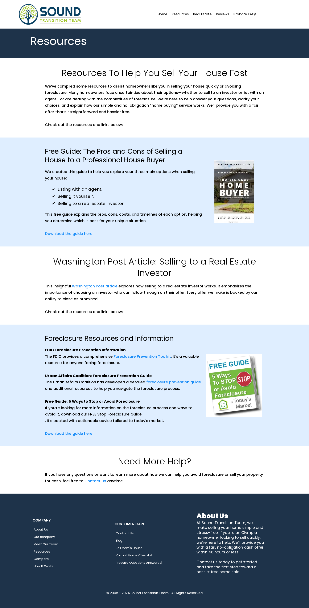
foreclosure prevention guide (173, 382)
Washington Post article (95, 286)
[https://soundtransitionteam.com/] (49, 14)
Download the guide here (68, 233)
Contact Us (95, 481)
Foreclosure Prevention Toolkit (142, 356)
